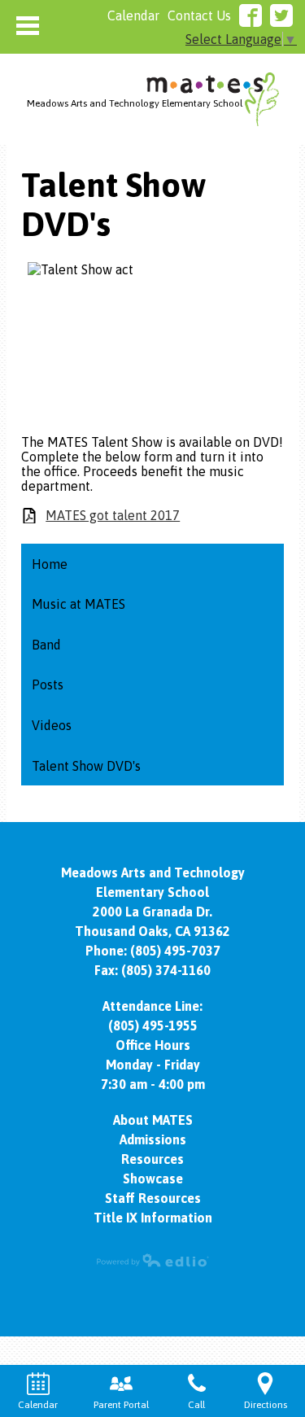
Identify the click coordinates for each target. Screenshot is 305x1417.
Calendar (133, 15)
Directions (265, 1404)
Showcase (153, 1178)
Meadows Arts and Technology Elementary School (134, 103)
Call (196, 1404)
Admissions (153, 1139)
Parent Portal (121, 1404)
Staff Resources (153, 1198)
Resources (152, 1159)
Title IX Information (153, 1217)
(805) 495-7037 (175, 950)
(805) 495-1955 (153, 1025)
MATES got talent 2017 (113, 515)
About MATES (153, 1120)
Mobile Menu (27, 25)
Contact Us (199, 15)
